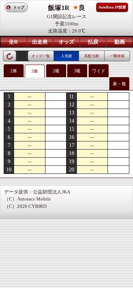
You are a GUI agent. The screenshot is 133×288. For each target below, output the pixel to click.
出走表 (40, 42)
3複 (77, 70)
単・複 (119, 83)
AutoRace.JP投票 (112, 7)
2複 (56, 70)
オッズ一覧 (40, 56)
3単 (34, 71)
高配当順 (91, 56)
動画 (120, 42)
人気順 (66, 56)
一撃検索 (117, 56)
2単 (13, 70)
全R (13, 42)
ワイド (98, 70)
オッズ (66, 42)
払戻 (93, 42)
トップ (18, 7)
